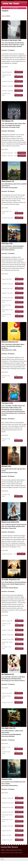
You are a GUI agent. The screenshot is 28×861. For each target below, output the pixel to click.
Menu (2, 859)
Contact (25, 854)
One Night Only (7, 728)
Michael (4, 466)
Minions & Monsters (9, 342)
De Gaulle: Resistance (9, 579)
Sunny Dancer (6, 181)
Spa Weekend (6, 674)
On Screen (6, 16)
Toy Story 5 (6, 403)
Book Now (19, 72)
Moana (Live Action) (9, 522)
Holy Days (5, 243)
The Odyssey (6, 121)
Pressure (5, 779)
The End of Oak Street (9, 40)
